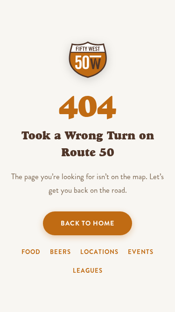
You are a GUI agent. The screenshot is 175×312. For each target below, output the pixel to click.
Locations (99, 251)
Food (31, 251)
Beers (60, 251)
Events (141, 251)
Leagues (88, 270)
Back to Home (87, 223)
